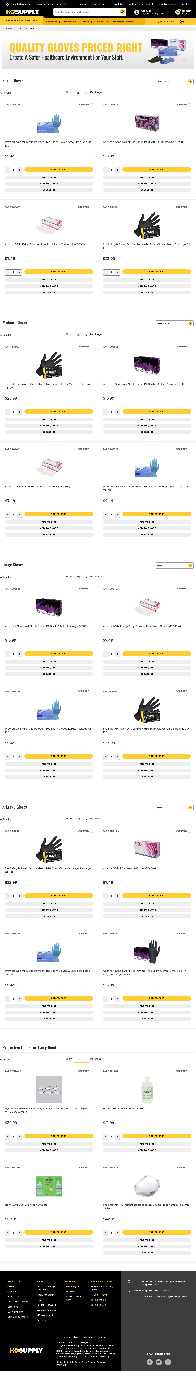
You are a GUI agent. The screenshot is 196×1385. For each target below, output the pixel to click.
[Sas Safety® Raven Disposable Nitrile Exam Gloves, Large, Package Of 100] (147, 722)
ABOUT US (13, 1281)
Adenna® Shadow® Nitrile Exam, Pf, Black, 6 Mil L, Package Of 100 (46, 626)
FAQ (39, 1299)
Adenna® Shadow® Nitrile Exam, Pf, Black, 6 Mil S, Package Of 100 (144, 142)
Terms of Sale (98, 1299)
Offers (85, 21)
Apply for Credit (45, 1294)
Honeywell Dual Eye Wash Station (26, 1204)
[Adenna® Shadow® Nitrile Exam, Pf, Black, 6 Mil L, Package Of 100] (49, 620)
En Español (13, 1296)
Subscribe (49, 190)
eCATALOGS (101, 21)
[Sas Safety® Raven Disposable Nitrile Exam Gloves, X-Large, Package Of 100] (49, 862)
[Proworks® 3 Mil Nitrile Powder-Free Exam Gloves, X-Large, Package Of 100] (49, 964)
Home (9, 28)
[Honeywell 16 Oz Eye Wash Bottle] (147, 1102)
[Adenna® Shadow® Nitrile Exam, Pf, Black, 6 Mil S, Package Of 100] (147, 135)
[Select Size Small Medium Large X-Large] (174, 81)
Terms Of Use (98, 1305)
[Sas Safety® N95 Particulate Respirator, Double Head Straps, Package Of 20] (147, 1198)
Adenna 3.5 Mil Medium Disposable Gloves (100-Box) (37, 486)
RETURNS (69, 1291)
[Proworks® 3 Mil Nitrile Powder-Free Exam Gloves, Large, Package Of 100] (49, 722)
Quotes (82, 4)
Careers (11, 1286)
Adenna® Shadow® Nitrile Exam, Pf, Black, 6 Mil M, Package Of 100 (144, 384)
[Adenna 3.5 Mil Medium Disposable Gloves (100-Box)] (49, 480)
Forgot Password (46, 1305)
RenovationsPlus (99, 4)
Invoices (186, 4)
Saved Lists (118, 4)
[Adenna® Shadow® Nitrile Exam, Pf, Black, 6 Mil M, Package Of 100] (147, 378)
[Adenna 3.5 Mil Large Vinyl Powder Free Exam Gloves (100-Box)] (147, 620)
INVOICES (69, 1281)
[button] (122, 11)
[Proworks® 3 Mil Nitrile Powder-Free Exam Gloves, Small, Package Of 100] (49, 135)
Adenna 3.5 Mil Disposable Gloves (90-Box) (129, 868)
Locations (12, 1306)
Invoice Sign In (72, 1286)
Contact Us (13, 1291)
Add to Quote (49, 183)
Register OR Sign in (152, 13)
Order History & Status (139, 4)
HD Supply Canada (17, 1301)
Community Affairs (17, 1316)
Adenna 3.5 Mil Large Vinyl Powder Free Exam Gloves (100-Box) (142, 626)
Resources (69, 21)
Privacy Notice (99, 1294)
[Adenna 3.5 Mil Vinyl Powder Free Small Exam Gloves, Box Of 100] (49, 238)
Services (52, 21)
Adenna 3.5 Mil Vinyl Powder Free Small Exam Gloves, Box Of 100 (45, 244)
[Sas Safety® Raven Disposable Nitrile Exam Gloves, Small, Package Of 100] (147, 238)
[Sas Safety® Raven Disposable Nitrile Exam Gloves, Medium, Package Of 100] (49, 378)
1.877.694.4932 (162, 1281)
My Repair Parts (123, 21)
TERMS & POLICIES (102, 1281)
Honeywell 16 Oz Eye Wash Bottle (123, 1108)
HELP (40, 1281)
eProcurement (45, 1315)
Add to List (49, 177)
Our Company (15, 1311)
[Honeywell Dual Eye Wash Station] (49, 1198)
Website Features (47, 1310)
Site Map (42, 1320)
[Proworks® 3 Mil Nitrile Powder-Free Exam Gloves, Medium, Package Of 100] (147, 480)
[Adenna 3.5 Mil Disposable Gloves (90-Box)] (147, 862)
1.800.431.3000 (162, 1290)
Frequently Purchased (166, 4)
